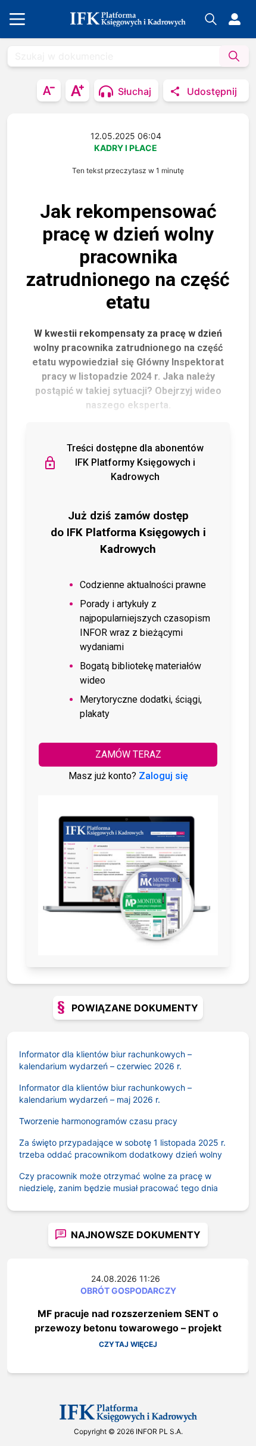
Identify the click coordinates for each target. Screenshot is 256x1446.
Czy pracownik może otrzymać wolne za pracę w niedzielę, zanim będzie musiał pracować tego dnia (118, 1182)
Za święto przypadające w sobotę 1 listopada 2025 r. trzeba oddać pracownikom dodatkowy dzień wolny (122, 1148)
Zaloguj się (163, 776)
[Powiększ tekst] (77, 90)
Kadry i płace (125, 148)
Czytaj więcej (128, 1344)
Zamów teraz (128, 754)
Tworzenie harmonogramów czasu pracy (98, 1121)
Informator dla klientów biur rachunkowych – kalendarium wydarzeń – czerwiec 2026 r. (105, 1060)
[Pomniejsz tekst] (49, 90)
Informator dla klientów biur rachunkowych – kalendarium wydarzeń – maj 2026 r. (105, 1093)
